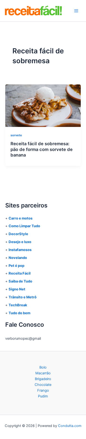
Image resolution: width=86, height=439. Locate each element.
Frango (43, 390)
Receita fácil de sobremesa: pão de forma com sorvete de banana (42, 149)
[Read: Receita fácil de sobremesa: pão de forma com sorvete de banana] (43, 105)
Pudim (43, 396)
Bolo (43, 367)
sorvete (16, 135)
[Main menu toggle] (76, 11)
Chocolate (43, 385)
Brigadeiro (43, 379)
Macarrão (43, 373)
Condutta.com (69, 426)
